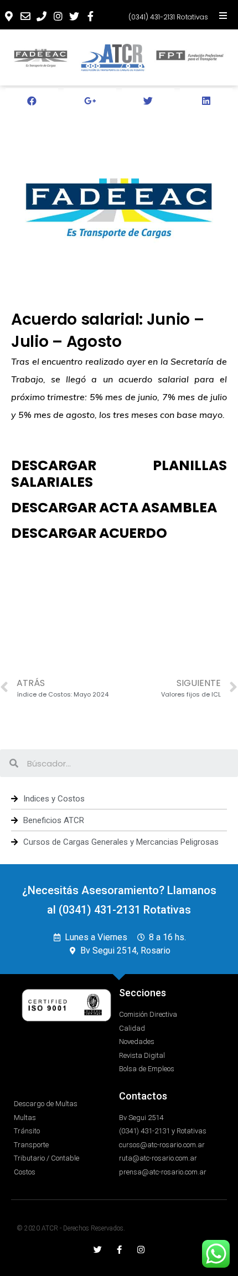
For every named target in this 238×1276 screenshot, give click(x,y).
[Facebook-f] (119, 1249)
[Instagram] (141, 1249)
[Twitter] (98, 1249)
